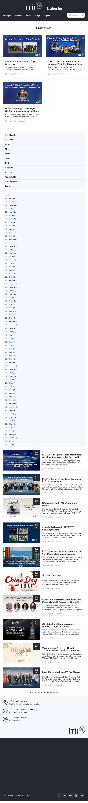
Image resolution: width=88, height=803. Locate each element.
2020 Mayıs (10, 441)
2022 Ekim (10, 356)
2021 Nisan (10, 417)
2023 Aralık (10, 308)
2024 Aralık (10, 267)
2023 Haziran (11, 328)
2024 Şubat (10, 301)
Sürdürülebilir (10, 177)
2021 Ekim (10, 397)
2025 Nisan (10, 253)
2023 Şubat (10, 342)
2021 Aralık (10, 390)
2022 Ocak (10, 386)
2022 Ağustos (11, 362)
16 (45, 693)
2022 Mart (10, 379)
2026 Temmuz (11, 202)
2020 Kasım (10, 434)
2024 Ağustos (11, 280)
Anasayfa (7, 15)
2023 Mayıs (10, 332)
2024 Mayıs (10, 291)
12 (33, 693)
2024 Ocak (10, 304)
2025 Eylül (10, 236)
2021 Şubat (10, 424)
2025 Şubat (10, 260)
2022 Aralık (10, 349)
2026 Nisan (10, 212)
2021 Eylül (10, 400)
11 (30, 693)
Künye (37, 15)
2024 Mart (10, 297)
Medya (8, 154)
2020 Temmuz (11, 438)
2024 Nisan (10, 294)
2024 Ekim (10, 273)
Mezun (8, 149)
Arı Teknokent (11, 182)
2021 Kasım (10, 393)
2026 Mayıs (10, 208)
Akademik (9, 140)
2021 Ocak (10, 427)
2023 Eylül (10, 318)
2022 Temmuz (11, 366)
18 (51, 693)
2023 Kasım (10, 311)
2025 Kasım (10, 229)
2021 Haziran (11, 410)
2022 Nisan (10, 376)
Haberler (18, 15)
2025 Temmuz (11, 243)
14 (39, 693)
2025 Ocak (10, 263)
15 (42, 693)
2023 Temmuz (11, 325)
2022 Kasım (10, 352)
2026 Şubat (10, 219)
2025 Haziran (11, 246)
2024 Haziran (11, 287)
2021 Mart (10, 421)
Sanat (7, 158)
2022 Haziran (11, 369)
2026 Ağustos (11, 198)
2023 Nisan (10, 335)
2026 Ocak (10, 222)
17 (48, 693)
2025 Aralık (10, 226)
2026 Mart (10, 215)
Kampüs (8, 172)
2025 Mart (10, 256)
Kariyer (8, 163)
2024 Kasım (10, 270)
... (27, 693)
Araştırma (9, 168)
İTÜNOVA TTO (11, 186)
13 (36, 693)
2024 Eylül (10, 277)
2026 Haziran (11, 205)
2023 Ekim (10, 315)
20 (57, 693)
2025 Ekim (10, 232)
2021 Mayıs (10, 414)
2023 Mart (10, 338)
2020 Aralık (10, 431)
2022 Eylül (10, 359)
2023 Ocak (10, 345)
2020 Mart (9, 444)
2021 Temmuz (11, 407)
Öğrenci (8, 144)
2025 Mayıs (10, 250)
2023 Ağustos (11, 321)
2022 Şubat (10, 383)
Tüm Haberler (10, 135)
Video (28, 15)
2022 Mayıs (10, 373)
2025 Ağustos (11, 239)
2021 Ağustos (11, 403)
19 (54, 693)
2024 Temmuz (11, 284)
